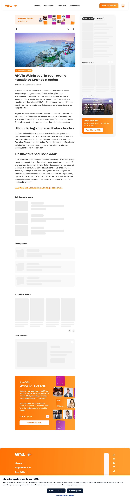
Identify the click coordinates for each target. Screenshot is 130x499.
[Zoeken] (95, 5)
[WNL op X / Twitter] (114, 459)
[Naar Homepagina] (11, 6)
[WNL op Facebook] (114, 463)
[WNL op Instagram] (114, 455)
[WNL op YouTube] (114, 467)
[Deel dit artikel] (73, 29)
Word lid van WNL (109, 6)
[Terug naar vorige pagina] (17, 29)
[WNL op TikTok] (114, 471)
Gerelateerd (99, 18)
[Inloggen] (123, 6)
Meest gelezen (88, 18)
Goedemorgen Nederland (23, 71)
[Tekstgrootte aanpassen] (68, 29)
